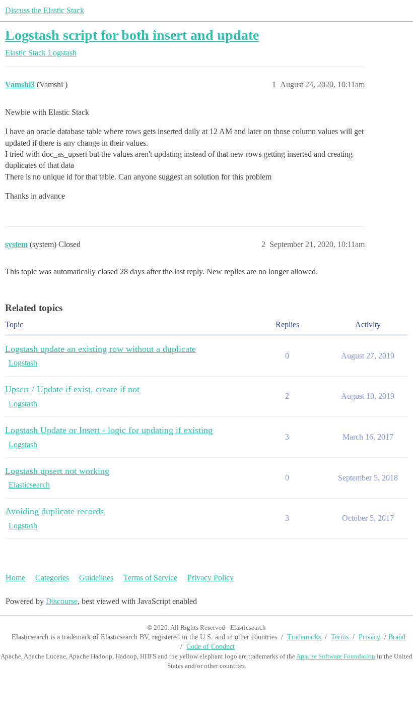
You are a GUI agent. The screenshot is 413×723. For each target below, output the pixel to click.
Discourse (62, 601)
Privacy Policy (210, 577)
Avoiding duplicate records (54, 511)
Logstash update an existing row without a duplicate (100, 349)
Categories (52, 577)
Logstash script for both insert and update (132, 35)
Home (15, 577)
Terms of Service (150, 577)
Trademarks (304, 637)
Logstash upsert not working (57, 471)
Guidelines (96, 577)
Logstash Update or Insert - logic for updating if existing (109, 430)
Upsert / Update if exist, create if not (72, 389)
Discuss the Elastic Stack (44, 10)
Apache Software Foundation (335, 656)
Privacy (369, 637)
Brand (396, 637)
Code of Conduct (210, 646)
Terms (340, 637)
